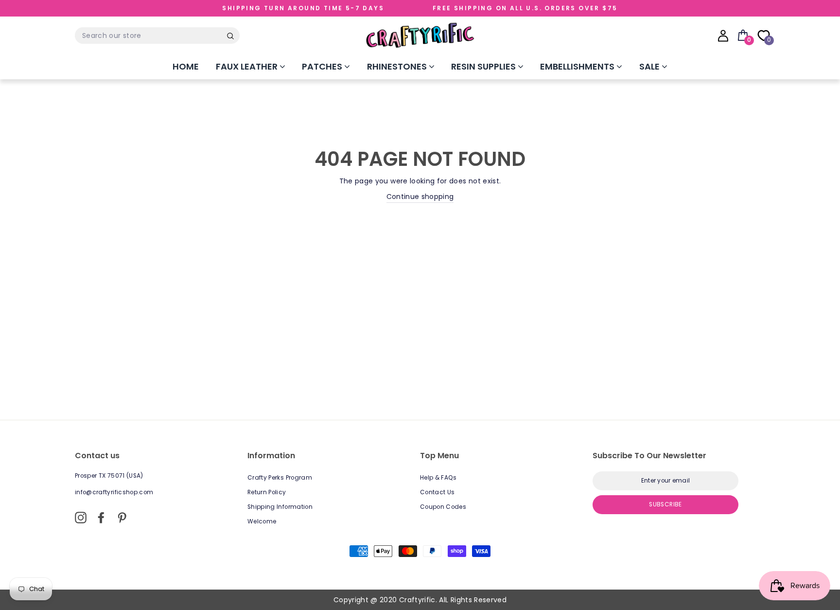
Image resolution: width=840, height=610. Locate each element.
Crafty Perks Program (279, 478)
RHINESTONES (398, 66)
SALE (650, 66)
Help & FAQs (438, 478)
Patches (323, 66)
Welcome (261, 521)
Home (186, 66)
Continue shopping (420, 196)
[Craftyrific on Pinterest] (122, 517)
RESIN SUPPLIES (484, 66)
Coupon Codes (443, 507)
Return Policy (266, 492)
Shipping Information (280, 507)
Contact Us (437, 492)
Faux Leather (248, 66)
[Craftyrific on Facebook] (101, 517)
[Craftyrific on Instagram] (81, 517)
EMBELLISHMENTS (578, 66)
